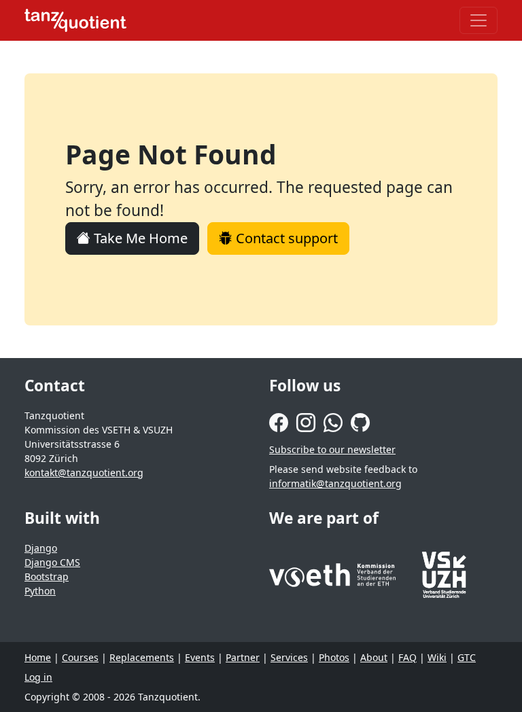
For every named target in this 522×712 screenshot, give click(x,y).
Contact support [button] (285, 238)
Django (40, 547)
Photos (334, 657)
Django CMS (52, 562)
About (373, 657)
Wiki (437, 657)
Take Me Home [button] (139, 238)
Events (200, 657)
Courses (80, 657)
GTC (466, 657)
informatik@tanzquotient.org (335, 483)
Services (289, 657)
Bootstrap (46, 576)
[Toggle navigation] (478, 20)
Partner (243, 657)
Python (40, 590)
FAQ (407, 657)
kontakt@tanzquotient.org (83, 472)
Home (37, 657)
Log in (38, 677)
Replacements (141, 657)
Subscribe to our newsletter (332, 449)
